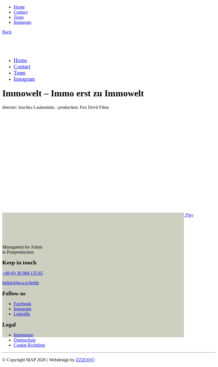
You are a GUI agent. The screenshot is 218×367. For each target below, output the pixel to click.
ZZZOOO (85, 359)
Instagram (22, 22)
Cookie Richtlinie (29, 345)
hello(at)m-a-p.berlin (20, 282)
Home (19, 7)
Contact (21, 12)
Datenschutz (25, 340)
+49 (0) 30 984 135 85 (22, 273)
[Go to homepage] (30, 50)
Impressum (23, 334)
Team (19, 17)
